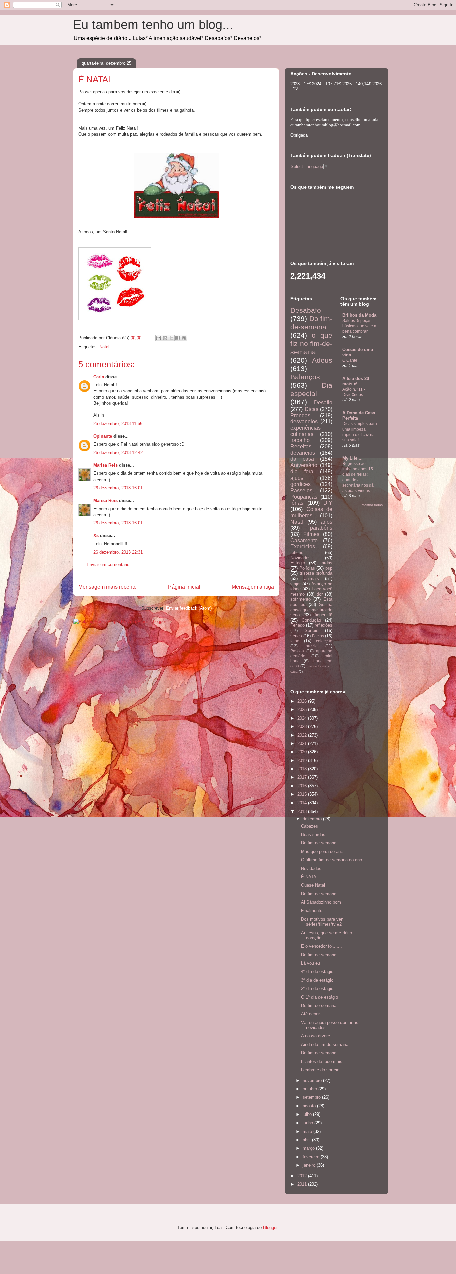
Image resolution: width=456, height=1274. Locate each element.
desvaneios (304, 421)
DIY (327, 503)
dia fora (301, 471)
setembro (312, 1097)
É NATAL (310, 876)
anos (326, 522)
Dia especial (311, 389)
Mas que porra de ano (322, 851)
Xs (96, 535)
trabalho (300, 440)
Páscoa (297, 651)
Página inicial (184, 587)
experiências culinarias (305, 431)
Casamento (304, 540)
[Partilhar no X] (171, 338)
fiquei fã (323, 614)
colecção (324, 641)
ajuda (297, 478)
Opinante (102, 436)
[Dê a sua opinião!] (165, 338)
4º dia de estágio (317, 971)
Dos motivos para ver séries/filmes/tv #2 (322, 922)
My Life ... (352, 458)
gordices (300, 484)
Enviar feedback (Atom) (189, 608)
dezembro (313, 818)
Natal (104, 346)
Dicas (311, 409)
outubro (310, 1088)
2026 (302, 701)
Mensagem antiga (253, 587)
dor (320, 594)
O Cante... (351, 360)
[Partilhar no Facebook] (177, 338)
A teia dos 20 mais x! (355, 381)
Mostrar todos (372, 505)
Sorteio (311, 630)
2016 (302, 785)
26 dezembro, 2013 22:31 (118, 552)
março (309, 1148)
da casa (302, 459)
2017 (302, 777)
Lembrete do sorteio (320, 1069)
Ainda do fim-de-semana (324, 1044)
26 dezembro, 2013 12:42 (118, 452)
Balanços (305, 377)
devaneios (302, 453)
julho (308, 1114)
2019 (302, 760)
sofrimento (300, 599)
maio (308, 1131)
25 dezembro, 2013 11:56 (117, 423)
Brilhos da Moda (359, 315)
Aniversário (303, 465)
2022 (302, 735)
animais (311, 578)
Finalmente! (312, 910)
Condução (311, 620)
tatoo (294, 641)
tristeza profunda (316, 573)
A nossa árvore (315, 1035)
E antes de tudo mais (322, 1061)
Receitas (300, 446)
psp (328, 568)
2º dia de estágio (317, 988)
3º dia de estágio (317, 980)
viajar (295, 583)
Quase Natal (313, 885)
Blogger (270, 1227)
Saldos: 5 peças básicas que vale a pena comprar (359, 326)
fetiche (296, 552)
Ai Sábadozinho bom (321, 902)
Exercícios (302, 546)
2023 (302, 726)
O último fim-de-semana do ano (331, 859)
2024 (302, 718)
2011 (302, 1184)
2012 (302, 1175)
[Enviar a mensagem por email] (158, 338)
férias (296, 503)
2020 (302, 751)
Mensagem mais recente (107, 587)
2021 (302, 743)
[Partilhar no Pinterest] (184, 338)
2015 (302, 794)
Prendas (300, 415)
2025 (302, 709)
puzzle (312, 646)
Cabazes (309, 826)
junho (308, 1122)
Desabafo (305, 310)
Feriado (297, 625)
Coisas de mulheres (311, 512)
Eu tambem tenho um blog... (153, 25)
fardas (326, 562)
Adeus (322, 360)
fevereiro (312, 1156)
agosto (310, 1105)
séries (296, 635)
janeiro (310, 1165)
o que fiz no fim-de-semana (311, 343)
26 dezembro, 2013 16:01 (118, 487)
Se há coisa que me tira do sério (311, 609)
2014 (302, 802)
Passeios (301, 490)
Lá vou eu (310, 963)
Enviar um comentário (108, 564)
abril (307, 1139)
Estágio (297, 562)
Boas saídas (313, 834)
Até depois (311, 1013)
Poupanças (303, 497)
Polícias (307, 568)
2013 (302, 811)
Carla (98, 376)
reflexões (323, 625)
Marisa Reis (105, 465)
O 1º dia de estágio (319, 997)
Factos (318, 636)
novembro (313, 1080)
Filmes (311, 534)
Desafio (323, 402)
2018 (302, 768)
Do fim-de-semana (311, 323)
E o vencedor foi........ (322, 946)
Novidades (300, 557)
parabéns (321, 528)
